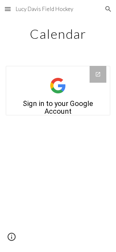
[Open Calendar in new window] (98, 74)
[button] (7, 9)
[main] (58, 34)
